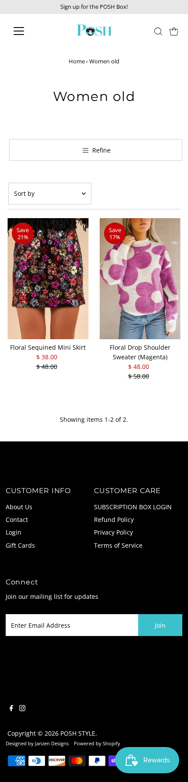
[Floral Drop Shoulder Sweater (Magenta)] (140, 279)
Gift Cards (20, 545)
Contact (17, 519)
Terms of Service (118, 545)
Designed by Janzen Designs (37, 743)
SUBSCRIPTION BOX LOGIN (133, 507)
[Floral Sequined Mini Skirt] (47, 279)
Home (77, 61)
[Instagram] (22, 709)
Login (13, 532)
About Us (19, 507)
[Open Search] (158, 31)
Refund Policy (114, 519)
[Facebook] (11, 709)
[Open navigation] (28, 31)
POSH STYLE (77, 733)
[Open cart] (174, 31)
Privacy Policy (113, 532)
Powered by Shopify (97, 743)
